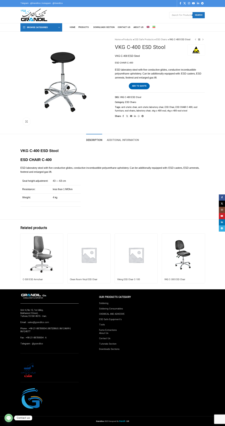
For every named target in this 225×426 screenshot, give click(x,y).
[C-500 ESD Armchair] (41, 255)
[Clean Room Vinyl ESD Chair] (89, 255)
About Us (103, 333)
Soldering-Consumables (111, 309)
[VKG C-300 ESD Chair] (183, 255)
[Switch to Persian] (153, 27)
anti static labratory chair (151, 107)
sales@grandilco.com (38, 322)
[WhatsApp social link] (139, 116)
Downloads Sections (109, 349)
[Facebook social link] (180, 3)
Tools (102, 324)
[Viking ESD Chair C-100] (136, 255)
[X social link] (184, 3)
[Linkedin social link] (198, 3)
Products (127, 39)
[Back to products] (199, 39)
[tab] (94, 138)
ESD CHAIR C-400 (184, 107)
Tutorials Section (107, 344)
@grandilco (37, 344)
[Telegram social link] (202, 3)
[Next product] (203, 39)
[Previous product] (195, 39)
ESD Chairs (161, 39)
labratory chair (143, 111)
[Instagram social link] (189, 3)
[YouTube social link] (193, 3)
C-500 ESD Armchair (33, 279)
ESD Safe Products (144, 39)
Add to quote (139, 86)
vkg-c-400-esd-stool (177, 111)
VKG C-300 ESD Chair (174, 279)
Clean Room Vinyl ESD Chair (83, 279)
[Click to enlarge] (26, 121)
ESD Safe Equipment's (110, 319)
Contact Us (104, 338)
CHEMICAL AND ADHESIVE (112, 314)
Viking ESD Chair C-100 (128, 279)
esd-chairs (130, 111)
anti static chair (129, 107)
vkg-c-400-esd (159, 111)
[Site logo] (34, 15)
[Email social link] (131, 116)
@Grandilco (35, 3)
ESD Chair (169, 107)
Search (198, 15)
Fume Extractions (108, 330)
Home (118, 39)
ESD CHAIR (30, 160)
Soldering (103, 303)
